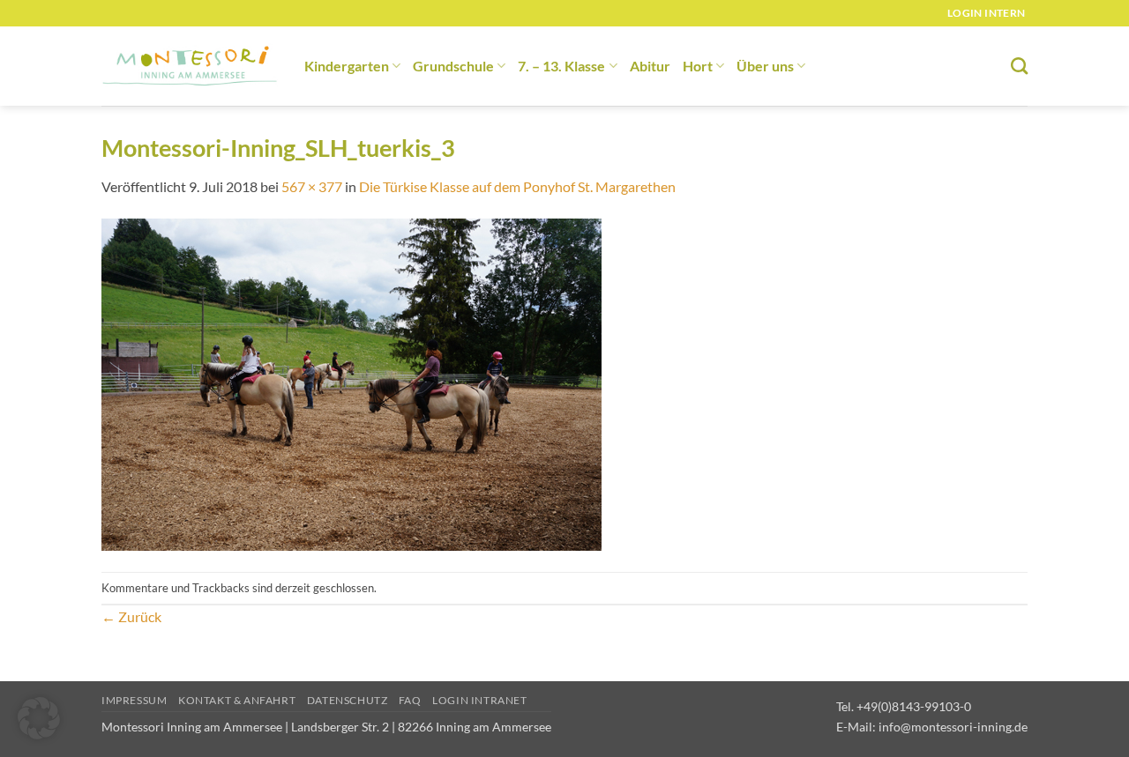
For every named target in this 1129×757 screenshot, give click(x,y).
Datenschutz (347, 700)
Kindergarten (346, 65)
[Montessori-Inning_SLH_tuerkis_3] (351, 383)
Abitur (650, 65)
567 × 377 (311, 186)
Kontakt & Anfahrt (236, 700)
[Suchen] (1019, 66)
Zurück (131, 616)
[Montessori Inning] (189, 67)
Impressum (134, 700)
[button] (39, 718)
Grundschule (453, 65)
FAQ (410, 700)
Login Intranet (479, 700)
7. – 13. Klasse (561, 65)
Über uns (765, 65)
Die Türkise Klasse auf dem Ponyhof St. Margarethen (517, 186)
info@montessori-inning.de (953, 726)
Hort (698, 65)
